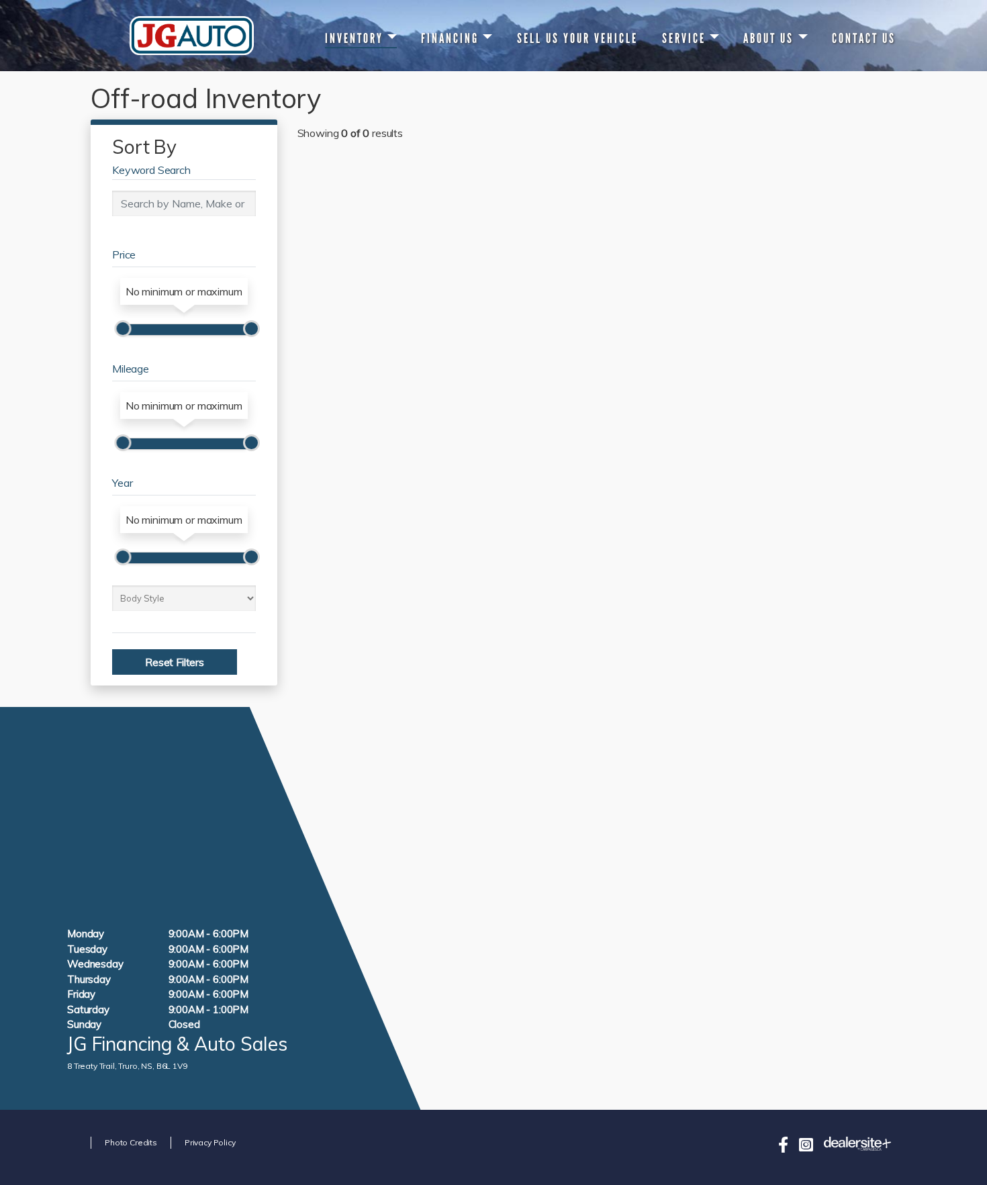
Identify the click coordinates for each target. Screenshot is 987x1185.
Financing (450, 38)
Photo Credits (131, 1142)
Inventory (354, 38)
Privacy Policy (210, 1142)
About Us (768, 38)
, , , (127, 1066)
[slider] (122, 328)
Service (684, 38)
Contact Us (864, 38)
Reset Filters (174, 662)
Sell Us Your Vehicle (577, 38)
